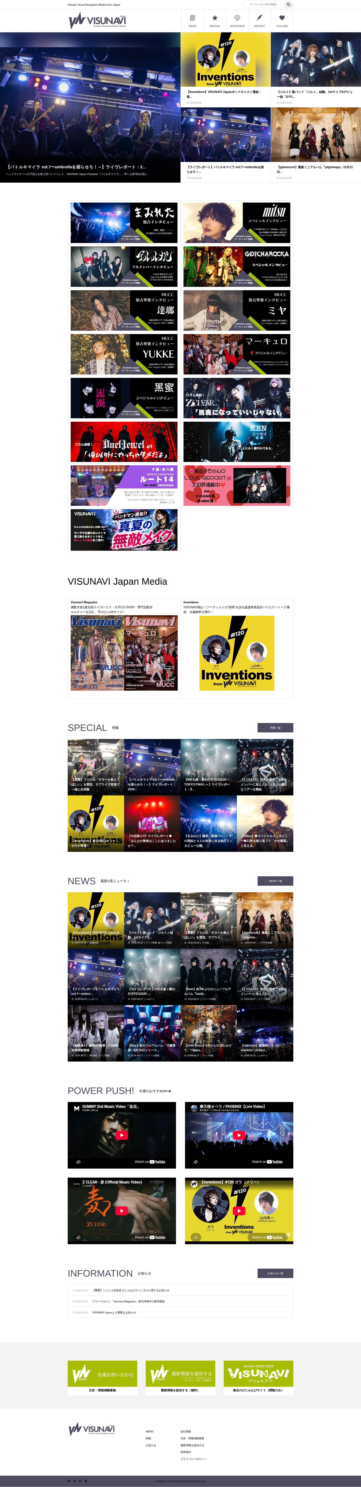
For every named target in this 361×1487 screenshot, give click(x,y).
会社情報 (185, 1431)
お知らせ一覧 (275, 1273)
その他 (205, 942)
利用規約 (185, 1452)
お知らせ (151, 1445)
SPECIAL (214, 26)
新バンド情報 (165, 942)
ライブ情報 (151, 942)
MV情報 (93, 1055)
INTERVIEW (237, 26)
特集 (148, 1438)
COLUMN (282, 26)
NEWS (192, 26)
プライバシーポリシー (193, 1458)
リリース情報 (265, 942)
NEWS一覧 (275, 880)
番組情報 (93, 942)
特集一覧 (275, 727)
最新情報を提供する (192, 1445)
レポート (93, 999)
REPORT (259, 26)
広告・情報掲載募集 (192, 1438)
